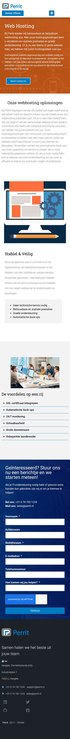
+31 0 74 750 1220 (15, 693)
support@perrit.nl (35, 687)
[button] (51, 13)
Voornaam (11, 516)
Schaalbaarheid (15, 423)
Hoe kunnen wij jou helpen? (21, 582)
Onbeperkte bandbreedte (21, 436)
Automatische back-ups (20, 409)
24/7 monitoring (15, 416)
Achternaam (12, 529)
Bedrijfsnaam (13, 543)
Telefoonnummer (15, 569)
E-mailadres (12, 556)
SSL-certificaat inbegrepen (22, 403)
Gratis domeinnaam (17, 429)
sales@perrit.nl (25, 506)
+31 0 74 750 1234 (26, 502)
